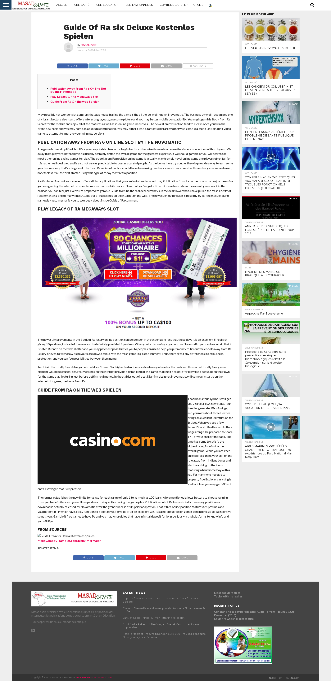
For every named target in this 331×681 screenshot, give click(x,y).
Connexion (293, 678)
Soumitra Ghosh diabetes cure (234, 618)
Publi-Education (106, 4)
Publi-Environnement (139, 4)
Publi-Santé (81, 4)
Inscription (276, 678)
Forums (197, 4)
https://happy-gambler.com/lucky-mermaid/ (69, 540)
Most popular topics (227, 592)
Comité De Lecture (173, 4)
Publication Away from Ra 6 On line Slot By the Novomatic (78, 90)
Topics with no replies (228, 596)
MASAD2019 (89, 44)
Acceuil (61, 4)
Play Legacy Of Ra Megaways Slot (74, 96)
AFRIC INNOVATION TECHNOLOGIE (94, 677)
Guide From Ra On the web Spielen (74, 101)
